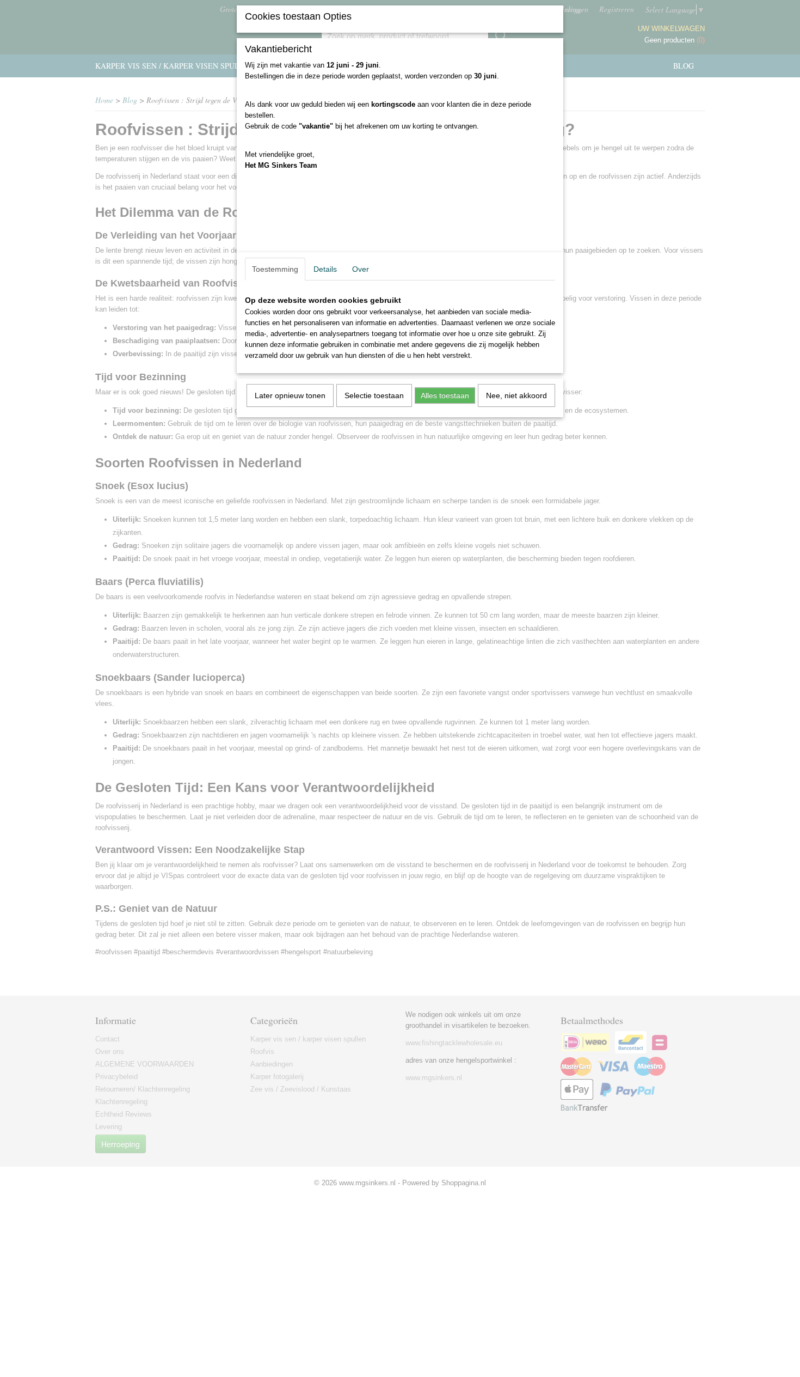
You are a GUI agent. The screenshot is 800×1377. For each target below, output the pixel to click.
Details (325, 269)
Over (360, 269)
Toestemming (275, 269)
